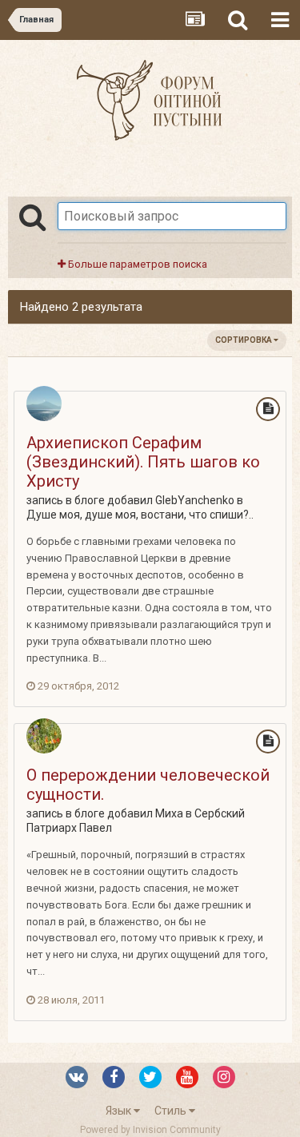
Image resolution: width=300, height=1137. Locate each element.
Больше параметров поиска (136, 264)
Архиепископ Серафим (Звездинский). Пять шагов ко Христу (143, 462)
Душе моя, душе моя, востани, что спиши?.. (140, 514)
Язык (120, 1110)
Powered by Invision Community (150, 1129)
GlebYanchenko (194, 500)
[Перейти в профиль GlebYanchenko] (44, 403)
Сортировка (244, 340)
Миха (169, 813)
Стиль (171, 1110)
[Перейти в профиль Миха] (44, 735)
